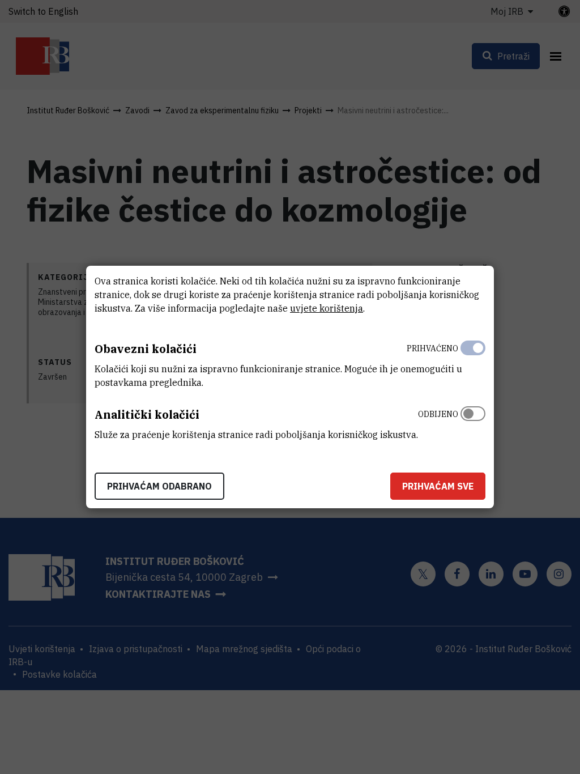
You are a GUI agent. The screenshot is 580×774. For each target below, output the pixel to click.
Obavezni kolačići (146, 348)
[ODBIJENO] (472, 421)
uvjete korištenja (326, 308)
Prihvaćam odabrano (159, 486)
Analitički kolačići (147, 414)
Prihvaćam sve (438, 486)
